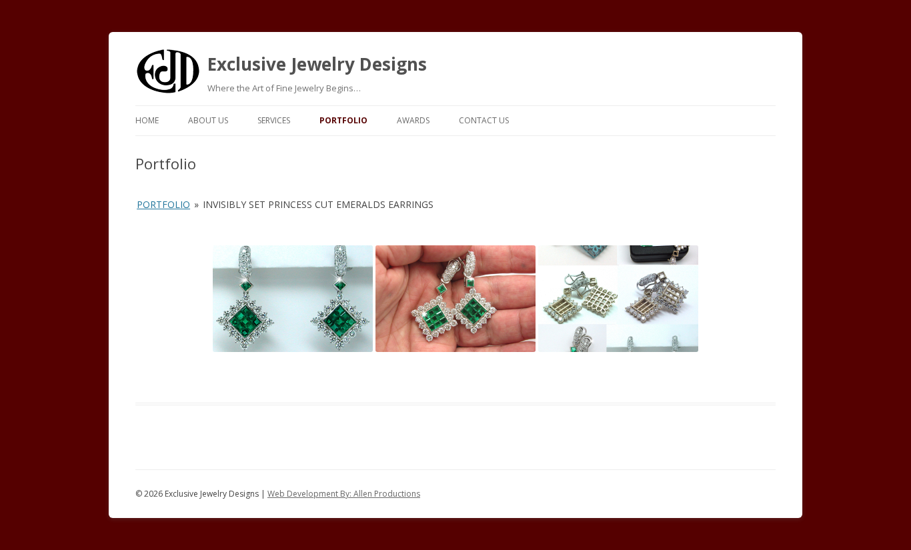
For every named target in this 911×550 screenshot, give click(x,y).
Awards (413, 120)
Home (147, 120)
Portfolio (343, 120)
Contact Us (484, 120)
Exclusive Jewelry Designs (317, 64)
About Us (208, 120)
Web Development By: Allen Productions (343, 493)
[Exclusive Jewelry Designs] (168, 91)
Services (273, 120)
